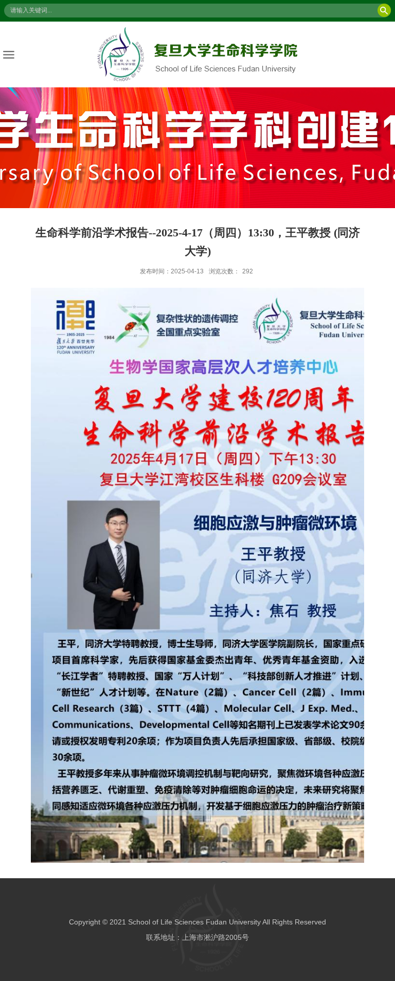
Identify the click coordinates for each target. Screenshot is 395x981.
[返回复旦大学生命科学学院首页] (197, 54)
